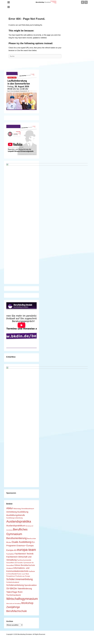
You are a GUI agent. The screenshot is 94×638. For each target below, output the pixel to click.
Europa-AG (11, 550)
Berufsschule (31, 538)
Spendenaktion (30, 585)
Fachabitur (10, 554)
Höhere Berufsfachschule (24, 565)
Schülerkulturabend (12, 582)
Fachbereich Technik (24, 554)
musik (23, 574)
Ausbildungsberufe (15, 515)
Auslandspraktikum (15, 525)
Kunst (19, 574)
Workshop (27, 603)
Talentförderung (25, 588)
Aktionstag (17, 508)
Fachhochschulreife (24, 560)
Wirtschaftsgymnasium (22, 599)
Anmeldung (11, 512)
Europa (30, 545)
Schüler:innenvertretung (19, 579)
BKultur (8, 542)
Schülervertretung (15, 585)
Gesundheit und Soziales (14, 562)
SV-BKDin (11, 588)
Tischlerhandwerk (13, 595)
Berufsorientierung (16, 538)
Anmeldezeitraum (27, 508)
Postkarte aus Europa (22, 576)
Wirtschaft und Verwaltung (13, 603)
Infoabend (9, 568)
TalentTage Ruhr (14, 592)
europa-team (26, 550)
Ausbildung (22, 511)
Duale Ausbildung (21, 542)
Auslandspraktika (18, 521)
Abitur (9, 508)
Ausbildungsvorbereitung (14, 518)
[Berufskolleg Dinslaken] (46, 2)
